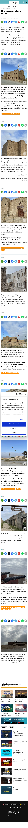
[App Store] (7, 729)
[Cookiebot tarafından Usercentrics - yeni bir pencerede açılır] (16, 394)
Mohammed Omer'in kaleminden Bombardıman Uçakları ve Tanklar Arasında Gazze (20, 786)
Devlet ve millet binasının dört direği (20, 795)
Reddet (14, 432)
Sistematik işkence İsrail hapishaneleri (19, 776)
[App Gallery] (21, 729)
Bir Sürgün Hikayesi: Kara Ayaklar (20, 707)
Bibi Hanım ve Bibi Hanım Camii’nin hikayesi (6, 707)
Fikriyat (7, 821)
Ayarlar (21, 419)
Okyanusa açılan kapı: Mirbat (8, 8)
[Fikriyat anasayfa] (7, 725)
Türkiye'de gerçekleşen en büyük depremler (19, 748)
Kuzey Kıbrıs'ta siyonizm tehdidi (19, 767)
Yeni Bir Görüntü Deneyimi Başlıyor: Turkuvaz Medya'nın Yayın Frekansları (20, 758)
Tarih (15, 7)
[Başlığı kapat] (25, 394)
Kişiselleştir (13, 428)
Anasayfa (3, 7)
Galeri (9, 7)
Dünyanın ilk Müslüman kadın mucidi (5, 720)
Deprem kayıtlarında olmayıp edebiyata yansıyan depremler (18, 739)
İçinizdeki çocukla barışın (20, 720)
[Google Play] (14, 729)
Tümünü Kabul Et (14, 423)
